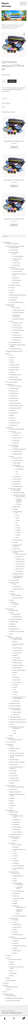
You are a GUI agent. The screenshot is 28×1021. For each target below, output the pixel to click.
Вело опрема (16, 282)
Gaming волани (16, 483)
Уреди (14, 584)
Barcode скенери (17, 490)
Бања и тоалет (16, 873)
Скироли (12, 290)
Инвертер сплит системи (19, 310)
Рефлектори (13, 750)
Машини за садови (14, 621)
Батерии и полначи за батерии (17, 429)
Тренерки (12, 962)
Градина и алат (10, 384)
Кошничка (5, 985)
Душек (17, 913)
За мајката (15, 943)
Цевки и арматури (14, 764)
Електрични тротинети (15, 285)
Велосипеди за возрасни (18, 269)
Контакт (5, 991)
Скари (14, 689)
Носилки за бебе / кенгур (18, 891)
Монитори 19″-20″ (20, 559)
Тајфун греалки (16, 340)
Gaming (11, 456)
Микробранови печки (15, 629)
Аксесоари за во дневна (15, 705)
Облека (8, 958)
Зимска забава (16, 822)
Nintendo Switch (20, 469)
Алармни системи (17, 437)
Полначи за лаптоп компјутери (17, 545)
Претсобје (12, 362)
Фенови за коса (13, 789)
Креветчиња (16, 905)
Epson (17, 518)
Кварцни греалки (17, 335)
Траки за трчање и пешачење (17, 259)
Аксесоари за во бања (15, 703)
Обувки (8, 978)
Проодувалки (16, 893)
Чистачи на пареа (17, 682)
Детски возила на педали (16, 834)
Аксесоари (12, 372)
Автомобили (16, 838)
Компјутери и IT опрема (18, 25)
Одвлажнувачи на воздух (16, 348)
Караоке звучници (17, 451)
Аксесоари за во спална (15, 717)
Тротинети (12, 287)
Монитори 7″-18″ (20, 556)
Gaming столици (14, 377)
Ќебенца (15, 953)
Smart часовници (17, 595)
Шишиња (15, 929)
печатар (20, 89)
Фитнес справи (16, 262)
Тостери (15, 694)
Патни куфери (16, 728)
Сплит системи (16, 307)
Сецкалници (16, 684)
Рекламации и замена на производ (15, 998)
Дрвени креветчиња (21, 907)
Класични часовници (18, 597)
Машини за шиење (17, 667)
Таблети (12, 591)
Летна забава (16, 824)
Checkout (9, 989)
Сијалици (12, 783)
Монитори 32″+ (19, 571)
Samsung (18, 532)
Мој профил (6, 983)
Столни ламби (13, 770)
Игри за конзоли (16, 465)
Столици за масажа (14, 367)
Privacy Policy (5, 1012)
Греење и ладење (10, 304)
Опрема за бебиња (14, 872)
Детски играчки (13, 814)
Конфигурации (16, 548)
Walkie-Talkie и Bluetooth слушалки (18, 295)
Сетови (14, 606)
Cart (21, 1017)
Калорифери (16, 332)
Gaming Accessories (17, 457)
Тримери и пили (13, 425)
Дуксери (12, 970)
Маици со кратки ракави (15, 959)
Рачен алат (12, 417)
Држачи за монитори (21, 554)
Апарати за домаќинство (15, 637)
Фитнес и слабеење (14, 252)
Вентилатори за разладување (16, 315)
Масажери (12, 798)
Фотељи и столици (14, 369)
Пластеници (13, 410)
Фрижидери (12, 624)
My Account (4, 1018)
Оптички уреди (13, 602)
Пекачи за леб (16, 677)
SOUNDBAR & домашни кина (19, 449)
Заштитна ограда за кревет (19, 945)
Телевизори (15, 446)
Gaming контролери (17, 460)
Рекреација (12, 843)
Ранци (14, 730)
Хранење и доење (14, 918)
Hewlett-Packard (8, 89)
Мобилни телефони (14, 582)
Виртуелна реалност (18, 486)
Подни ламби (13, 773)
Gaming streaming (17, 478)
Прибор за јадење (17, 924)
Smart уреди (16, 435)
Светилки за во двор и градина (17, 753)
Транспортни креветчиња (19, 910)
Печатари (15, 542)
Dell (17, 522)
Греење (11, 321)
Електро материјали (11, 742)
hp (12, 89)
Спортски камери (14, 250)
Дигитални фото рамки (18, 492)
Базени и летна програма (12, 243)
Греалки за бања (17, 325)
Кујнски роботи (16, 657)
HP (20, 26)
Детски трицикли (17, 280)
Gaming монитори (17, 476)
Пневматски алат (14, 412)
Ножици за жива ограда (15, 403)
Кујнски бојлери (16, 614)
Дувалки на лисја (14, 393)
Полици (11, 360)
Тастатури (18, 504)
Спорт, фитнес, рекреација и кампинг (15, 246)
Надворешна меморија (18, 573)
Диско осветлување (14, 759)
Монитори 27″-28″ (20, 568)
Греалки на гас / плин (18, 322)
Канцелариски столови (15, 374)
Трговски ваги (13, 420)
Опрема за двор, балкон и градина (15, 351)
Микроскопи (16, 604)
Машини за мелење (17, 662)
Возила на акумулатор (15, 836)
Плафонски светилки (15, 748)
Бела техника (10, 608)
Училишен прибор (14, 811)
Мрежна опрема (16, 506)
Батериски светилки (14, 780)
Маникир (12, 800)
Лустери (12, 745)
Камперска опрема (14, 247)
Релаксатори (16, 896)
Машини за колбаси (17, 660)
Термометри (13, 805)
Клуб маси (12, 357)
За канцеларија (10, 738)
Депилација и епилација (15, 791)
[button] (24, 34)
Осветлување (10, 744)
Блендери (15, 641)
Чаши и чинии (16, 714)
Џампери (15, 903)
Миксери (15, 672)
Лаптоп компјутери (14, 580)
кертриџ (16, 89)
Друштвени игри (17, 819)
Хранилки (15, 900)
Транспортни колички (15, 422)
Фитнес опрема (16, 265)
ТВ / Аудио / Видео (14, 445)
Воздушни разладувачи (18, 318)
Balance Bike (16, 277)
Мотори (15, 840)
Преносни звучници (17, 454)
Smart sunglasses (17, 586)
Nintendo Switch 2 (20, 466)
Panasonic (18, 530)
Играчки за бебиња (17, 832)
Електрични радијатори (18, 330)
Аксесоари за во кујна (15, 708)
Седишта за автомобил (18, 898)
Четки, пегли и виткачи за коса (17, 787)
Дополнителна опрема (18, 588)
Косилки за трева (14, 400)
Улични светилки (14, 775)
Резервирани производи (12, 986)
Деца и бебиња (10, 810)
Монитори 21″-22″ (20, 564)
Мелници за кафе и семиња (19, 670)
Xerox (17, 537)
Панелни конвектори (18, 337)
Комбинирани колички (19, 887)
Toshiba (18, 535)
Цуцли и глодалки (17, 927)
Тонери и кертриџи (14, 26)
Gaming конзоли (17, 462)
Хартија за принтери (18, 540)
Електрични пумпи (14, 398)
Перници (15, 948)
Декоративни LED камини (16, 379)
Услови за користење (11, 995)
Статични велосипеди (18, 256)
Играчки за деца (17, 829)
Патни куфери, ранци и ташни (17, 726)
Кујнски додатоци (17, 709)
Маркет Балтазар (6, 5)
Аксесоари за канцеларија (16, 739)
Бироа (11, 355)
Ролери (11, 292)
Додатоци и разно (14, 390)
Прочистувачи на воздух (15, 342)
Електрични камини (17, 327)
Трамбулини (16, 863)
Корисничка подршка (8, 994)
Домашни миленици (11, 980)
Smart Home (12, 431)
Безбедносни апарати (18, 875)
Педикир (12, 803)
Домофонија (16, 442)
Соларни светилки (14, 778)
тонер (7, 91)
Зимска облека (13, 973)
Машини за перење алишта (16, 619)
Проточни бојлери (17, 616)
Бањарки (12, 964)
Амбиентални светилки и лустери (17, 719)
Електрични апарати (18, 934)
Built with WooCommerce (15, 1012)
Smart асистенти (17, 433)
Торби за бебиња (17, 950)
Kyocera (18, 525)
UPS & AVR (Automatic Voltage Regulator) (18, 576)
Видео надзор (16, 440)
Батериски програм (14, 388)
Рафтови (12, 415)
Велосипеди (12, 267)
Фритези (15, 687)
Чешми (11, 633)
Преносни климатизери (18, 312)
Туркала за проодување (18, 865)
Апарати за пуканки (17, 639)
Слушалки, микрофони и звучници (19, 500)
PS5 (17, 471)
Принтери (15, 509)
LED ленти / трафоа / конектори (17, 762)
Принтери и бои (5, 26)
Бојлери (11, 612)
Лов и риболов (13, 299)
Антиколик (15, 919)
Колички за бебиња (17, 883)
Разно (11, 735)
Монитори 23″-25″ (20, 566)
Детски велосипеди (17, 271)
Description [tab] (4, 98)
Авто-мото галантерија (12, 382)
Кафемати (15, 655)
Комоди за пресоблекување (19, 916)
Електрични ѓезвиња (17, 650)
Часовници (12, 593)
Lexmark (18, 527)
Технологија (9, 25)
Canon (17, 515)
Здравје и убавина (11, 785)
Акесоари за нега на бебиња (19, 938)
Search (14, 1018)
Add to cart (12, 81)
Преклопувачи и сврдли (15, 408)
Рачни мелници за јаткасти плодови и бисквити (19, 697)
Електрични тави (17, 652)
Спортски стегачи (14, 297)
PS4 (17, 474)
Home (4, 25)
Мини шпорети (13, 626)
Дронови (12, 600)
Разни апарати (16, 700)
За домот (9, 636)
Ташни (14, 733)
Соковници (15, 692)
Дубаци (15, 878)
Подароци (9, 955)
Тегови (14, 253)
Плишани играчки (17, 827)
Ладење (11, 306)
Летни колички (19, 884)
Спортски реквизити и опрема (17, 302)
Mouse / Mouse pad (20, 496)
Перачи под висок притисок (16, 405)
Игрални (15, 880)
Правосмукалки (16, 679)
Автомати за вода (14, 610)
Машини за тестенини (18, 665)
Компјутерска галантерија (19, 495)
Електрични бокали (17, 648)
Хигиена (12, 724)
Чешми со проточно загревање (17, 631)
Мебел (8, 353)
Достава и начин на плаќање (13, 1000)
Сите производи (7, 242)
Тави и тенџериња (17, 712)
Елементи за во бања (14, 364)
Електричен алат (14, 395)
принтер (4, 91)
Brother (18, 520)
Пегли (14, 674)
